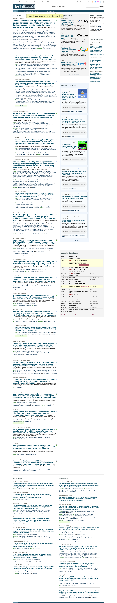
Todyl (18, 488)
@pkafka (43, 73)
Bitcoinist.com (84, 596)
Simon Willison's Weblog (28, 285)
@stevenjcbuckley (36, 537)
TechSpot (38, 173)
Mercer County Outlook (79, 553)
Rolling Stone (51, 35)
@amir (32, 73)
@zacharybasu (46, 45)
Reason (48, 36)
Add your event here (97, 314)
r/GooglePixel (28, 356)
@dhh (37, 207)
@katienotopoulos (20, 101)
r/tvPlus (74, 520)
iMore (32, 148)
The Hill (32, 37)
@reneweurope (45, 132)
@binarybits (35, 101)
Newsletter (51, 11)
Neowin (53, 419)
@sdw (16, 253)
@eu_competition (25, 132)
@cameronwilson (36, 44)
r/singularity (76, 541)
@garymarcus (31, 404)
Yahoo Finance (21, 454)
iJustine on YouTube (18, 226)
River (21, 11)
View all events (65, 314)
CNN (75, 556)
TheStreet (38, 223)
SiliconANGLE (16, 287)
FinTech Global (33, 437)
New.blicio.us (23, 488)
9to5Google (32, 250)
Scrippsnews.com (29, 96)
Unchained (35, 513)
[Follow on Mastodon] (100, 2)
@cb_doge (44, 536)
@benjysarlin (47, 71)
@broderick (28, 101)
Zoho (62, 46)
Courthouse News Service (48, 95)
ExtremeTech (16, 175)
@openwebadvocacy (21, 154)
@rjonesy (15, 185)
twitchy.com (50, 67)
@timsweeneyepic (21, 206)
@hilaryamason (81, 534)
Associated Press (38, 65)
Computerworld (30, 198)
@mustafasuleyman (30, 289)
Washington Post (37, 64)
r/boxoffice (81, 520)
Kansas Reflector (39, 32)
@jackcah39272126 (24, 470)
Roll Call (18, 91)
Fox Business (19, 65)
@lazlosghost (62, 515)
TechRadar (53, 228)
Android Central (49, 248)
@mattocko (30, 45)
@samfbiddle (51, 101)
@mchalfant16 (51, 46)
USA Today (16, 37)
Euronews (52, 33)
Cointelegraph (28, 511)
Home (15, 11)
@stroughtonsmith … (18, 181)
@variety (92, 517)
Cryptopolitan (23, 513)
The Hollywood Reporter (19, 123)
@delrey (34, 470)
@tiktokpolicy (18, 42)
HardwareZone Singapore (41, 226)
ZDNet (43, 223)
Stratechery (24, 175)
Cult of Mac (35, 230)
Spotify (18, 419)
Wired (52, 64)
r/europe (37, 548)
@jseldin (87, 557)
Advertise (29, 2)
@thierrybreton (44, 130)
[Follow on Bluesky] (95, 2)
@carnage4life (50, 73)
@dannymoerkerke (50, 152)
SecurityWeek (27, 427)
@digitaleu (27, 130)
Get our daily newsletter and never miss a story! (43, 16)
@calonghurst (72, 538)
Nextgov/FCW (83, 556)
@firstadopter (42, 334)
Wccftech (21, 230)
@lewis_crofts (22, 184)
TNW (38, 125)
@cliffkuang (22, 536)
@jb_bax (17, 130)
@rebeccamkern (37, 45)
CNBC (23, 32)
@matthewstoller (31, 184)
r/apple (27, 187)
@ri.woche (41, 319)
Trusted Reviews (21, 251)
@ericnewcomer (39, 404)
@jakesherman (28, 46)
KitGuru (54, 172)
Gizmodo (23, 68)
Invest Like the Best (73, 210)
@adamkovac (37, 131)
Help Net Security (31, 454)
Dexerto (79, 511)
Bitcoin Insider (41, 510)
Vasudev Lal (75, 539)
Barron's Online (30, 32)
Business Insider (43, 35)
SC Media (61, 554)
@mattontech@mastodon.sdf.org (73, 536)
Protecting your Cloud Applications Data (69, 63)
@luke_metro (19, 74)
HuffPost (39, 95)
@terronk (35, 46)
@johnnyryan (18, 561)
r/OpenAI (48, 405)
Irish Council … (21, 559)
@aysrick (90, 514)
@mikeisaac (16, 48)
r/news (41, 271)
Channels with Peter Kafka (75, 163)
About (37, 11)
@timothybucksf (25, 334)
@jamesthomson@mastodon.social (29, 179)
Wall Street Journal (24, 37)
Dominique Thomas (24, 134)
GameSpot (30, 175)
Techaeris (79, 582)
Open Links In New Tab (84, 2)
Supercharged (23, 178)
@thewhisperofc (70, 515)
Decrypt (30, 513)
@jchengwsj (28, 571)
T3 (14, 229)
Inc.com (37, 285)
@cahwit (26, 469)
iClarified (40, 230)
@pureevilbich (83, 514)
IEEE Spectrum (71, 526)
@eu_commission (46, 131)
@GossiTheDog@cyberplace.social (74, 488)
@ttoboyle (15, 184)
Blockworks (67, 554)
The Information (27, 31)
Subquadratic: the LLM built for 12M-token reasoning (67, 22)
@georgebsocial (50, 183)
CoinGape (48, 510)
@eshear (30, 207)
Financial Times (44, 37)
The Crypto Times (37, 511)
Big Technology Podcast (75, 111)
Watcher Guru (26, 510)
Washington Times (49, 92)
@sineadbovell (22, 41)
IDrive (62, 60)
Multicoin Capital (73, 570)
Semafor (37, 37)
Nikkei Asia (26, 67)
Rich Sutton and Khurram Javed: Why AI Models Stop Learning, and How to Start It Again (74, 173)
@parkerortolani (17, 537)
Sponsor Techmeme (74, 74)
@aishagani (27, 523)
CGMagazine (36, 228)
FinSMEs (47, 437)
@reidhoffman (18, 289)
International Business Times (33, 91)
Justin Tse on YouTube (19, 232)
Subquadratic (64, 18)
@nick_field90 (62, 518)
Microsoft (19, 370)
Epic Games (22, 198)
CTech (26, 437)
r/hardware (21, 356)
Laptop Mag (43, 199)
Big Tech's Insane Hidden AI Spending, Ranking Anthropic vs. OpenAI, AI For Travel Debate (69, 96)
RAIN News (47, 419)
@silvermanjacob (48, 404)
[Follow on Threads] (98, 2)
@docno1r (69, 517)
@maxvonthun (17, 132)
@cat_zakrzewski (21, 71)
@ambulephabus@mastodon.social (31, 202)
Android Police (17, 250)
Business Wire (20, 437)
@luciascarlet (24, 253)
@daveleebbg (24, 100)
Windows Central (34, 35)
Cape (62, 33)
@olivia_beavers (39, 71)
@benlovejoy (26, 183)
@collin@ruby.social (25, 233)
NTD (22, 96)
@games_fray (18, 183)
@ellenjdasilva (41, 100)
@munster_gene (42, 46)
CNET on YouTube (29, 226)
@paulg (17, 207)
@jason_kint (33, 561)
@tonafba (15, 470)
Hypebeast (28, 199)
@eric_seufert (48, 102)
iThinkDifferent (19, 201)
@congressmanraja (35, 42)
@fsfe (31, 131)
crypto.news (16, 513)
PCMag (22, 172)
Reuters (15, 36)
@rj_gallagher (89, 488)
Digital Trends (19, 229)
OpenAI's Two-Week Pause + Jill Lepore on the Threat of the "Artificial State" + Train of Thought (73, 121)
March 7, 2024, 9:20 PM (58, 6)
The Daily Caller (42, 67)
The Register (16, 126)
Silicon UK (18, 96)
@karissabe (22, 404)
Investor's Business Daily (44, 332)
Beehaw (34, 187)
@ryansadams (24, 207)
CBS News (41, 92)
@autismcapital (49, 100)
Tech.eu (71, 568)
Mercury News (31, 90)
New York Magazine (49, 32)
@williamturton (72, 491)
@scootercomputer (50, 233)
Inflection (19, 285)
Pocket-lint (16, 178)
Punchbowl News (41, 68)
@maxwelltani (53, 44)
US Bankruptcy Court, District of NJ (71, 596)
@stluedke (27, 73)
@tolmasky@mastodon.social (45, 179)
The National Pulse (50, 94)
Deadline (45, 96)
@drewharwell (38, 41)
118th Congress (38, 96)
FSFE (27, 123)
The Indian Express (34, 39)
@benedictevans (34, 128)
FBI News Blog (70, 556)
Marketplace (52, 173)
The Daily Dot (35, 33)
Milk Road (15, 511)
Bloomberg (35, 92)
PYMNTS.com (36, 176)
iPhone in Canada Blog (35, 178)
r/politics (23, 75)
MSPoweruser (37, 371)
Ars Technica (22, 64)
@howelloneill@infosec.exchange (73, 557)
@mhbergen (18, 523)
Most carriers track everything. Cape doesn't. (67, 36)
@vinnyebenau (62, 517)
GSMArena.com (17, 176)
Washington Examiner (27, 36)
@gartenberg (41, 152)
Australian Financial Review (49, 370)
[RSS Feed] (92, 2)
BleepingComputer (84, 551)
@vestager (42, 183)
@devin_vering (22, 45)
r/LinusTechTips (49, 207)
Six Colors (39, 149)
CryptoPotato (72, 597)
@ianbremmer (49, 41)
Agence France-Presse (39, 36)
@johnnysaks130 (19, 271)
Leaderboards (28, 11)
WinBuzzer (43, 125)
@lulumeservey (45, 44)
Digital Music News (20, 92)
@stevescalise (26, 42)
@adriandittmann (26, 537)
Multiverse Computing (22, 499)
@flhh (65, 534)
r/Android (27, 255)
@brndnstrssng (88, 515)
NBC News (29, 64)
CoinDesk (21, 511)
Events (43, 11)
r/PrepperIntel (33, 271)
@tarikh (33, 319)
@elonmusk (30, 536)
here (98, 29)
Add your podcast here (74, 240)
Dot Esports (29, 176)
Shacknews (50, 90)
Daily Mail (28, 68)
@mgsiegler (29, 185)
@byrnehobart (24, 48)
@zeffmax (53, 45)
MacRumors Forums (48, 255)
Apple (18, 248)
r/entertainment (68, 520)
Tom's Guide (16, 228)
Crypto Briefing (80, 597)
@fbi (98, 557)
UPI (24, 65)
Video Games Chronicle (46, 198)
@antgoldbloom (27, 44)
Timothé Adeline (46, 289)
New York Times (17, 32)
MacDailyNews (31, 201)
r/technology (30, 50)
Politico (26, 541)
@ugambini (22, 185)
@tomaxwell (35, 334)
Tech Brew (46, 33)
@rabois (18, 102)
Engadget (15, 35)
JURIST (27, 35)
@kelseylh (26, 548)
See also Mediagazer (21, 105)
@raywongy (73, 585)
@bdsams (54, 373)
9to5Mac (23, 91)
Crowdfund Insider (63, 570)
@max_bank (26, 131)
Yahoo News (16, 33)
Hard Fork (71, 136)
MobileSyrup (22, 173)
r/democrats (24, 104)
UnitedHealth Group (36, 269)
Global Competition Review (45, 175)
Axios (19, 36)
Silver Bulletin (29, 65)
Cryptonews (46, 511)
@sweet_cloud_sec (25, 438)
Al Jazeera (38, 90)
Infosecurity (74, 554)
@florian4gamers (35, 130)
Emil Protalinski (47, 48)
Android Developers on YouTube (21, 352)
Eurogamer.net (49, 171)
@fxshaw (77, 490)
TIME (43, 94)
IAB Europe (28, 559)
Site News (37, 2)
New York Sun (19, 94)
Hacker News (46, 154)
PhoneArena (37, 351)
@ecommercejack (33, 469)
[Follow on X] (103, 2)
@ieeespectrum (64, 538)
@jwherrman (34, 74)
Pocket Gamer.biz (30, 173)
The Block (24, 503)
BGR (44, 171)
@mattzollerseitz (79, 515)
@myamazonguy (43, 469)
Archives (21, 2)
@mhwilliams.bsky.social (25, 305)
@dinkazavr (62, 539)
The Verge (21, 18)
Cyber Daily (45, 31)
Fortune (53, 36)
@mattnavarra (30, 41)
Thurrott (36, 175)
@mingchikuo (63, 585)
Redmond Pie (88, 582)
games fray (49, 176)
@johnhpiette (76, 517)
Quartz (55, 332)
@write (35, 305)
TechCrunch (28, 33)
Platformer (19, 31)
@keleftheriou (51, 206)
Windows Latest (29, 371)
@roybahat (33, 48)
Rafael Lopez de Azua (49, 321)
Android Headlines (29, 172)
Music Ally (15, 421)
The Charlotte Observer (21, 95)
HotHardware (35, 199)
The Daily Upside (32, 332)
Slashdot (37, 255)
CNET (28, 225)
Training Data (72, 188)
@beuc (22, 130)
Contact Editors (46, 2)
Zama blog (65, 568)
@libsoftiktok (51, 42)
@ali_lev (15, 45)
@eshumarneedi (24, 405)
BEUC (48, 125)
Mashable (21, 35)
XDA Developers (49, 229)
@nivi (38, 206)
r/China (20, 573)
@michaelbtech (68, 514)
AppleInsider (45, 173)
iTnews (28, 387)
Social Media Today (37, 31)
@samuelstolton (49, 184)
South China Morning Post (20, 39)
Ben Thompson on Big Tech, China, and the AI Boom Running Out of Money (74, 197)
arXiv (72, 532)
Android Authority (40, 251)
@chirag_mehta (41, 488)
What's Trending (53, 96)
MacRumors (46, 149)
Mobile (15, 2)
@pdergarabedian (73, 518)
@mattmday (92, 490)
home (99, 26)
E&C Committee (20, 98)
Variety (22, 33)
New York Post (46, 65)
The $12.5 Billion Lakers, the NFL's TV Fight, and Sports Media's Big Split (69, 146)
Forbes (41, 33)
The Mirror (47, 228)
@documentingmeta (24, 128)
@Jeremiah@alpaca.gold (28, 152)
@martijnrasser (19, 571)
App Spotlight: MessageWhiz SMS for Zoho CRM (69, 49)
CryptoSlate (44, 513)
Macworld (52, 250)
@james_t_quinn (17, 44)
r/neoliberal (21, 50)
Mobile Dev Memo (31, 149)
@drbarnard (44, 206)
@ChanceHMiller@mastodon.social (24, 204)
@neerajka (44, 42)
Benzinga (86, 554)
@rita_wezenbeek (17, 131)
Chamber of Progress (21, 149)
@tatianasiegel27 (85, 517)
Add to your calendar (80, 314)
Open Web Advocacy (24, 148)
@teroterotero (30, 71)
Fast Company (33, 67)
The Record (71, 544)
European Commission (29, 122)
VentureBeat (47, 285)
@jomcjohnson (52, 469)
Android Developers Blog (32, 354)
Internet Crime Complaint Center (70, 551)
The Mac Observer (39, 248)
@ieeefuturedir (88, 538)
